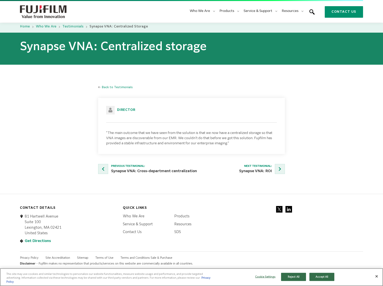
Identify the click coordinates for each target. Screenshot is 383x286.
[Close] (376, 276)
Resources (183, 224)
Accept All (322, 276)
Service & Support (138, 224)
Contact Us (344, 12)
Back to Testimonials (117, 87)
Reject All (293, 276)
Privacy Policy (29, 257)
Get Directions (38, 241)
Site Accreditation (57, 257)
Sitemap (82, 257)
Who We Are (46, 26)
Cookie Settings (265, 276)
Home (25, 26)
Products (182, 216)
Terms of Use (104, 257)
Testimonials (73, 26)
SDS (177, 232)
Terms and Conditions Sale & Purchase (146, 257)
